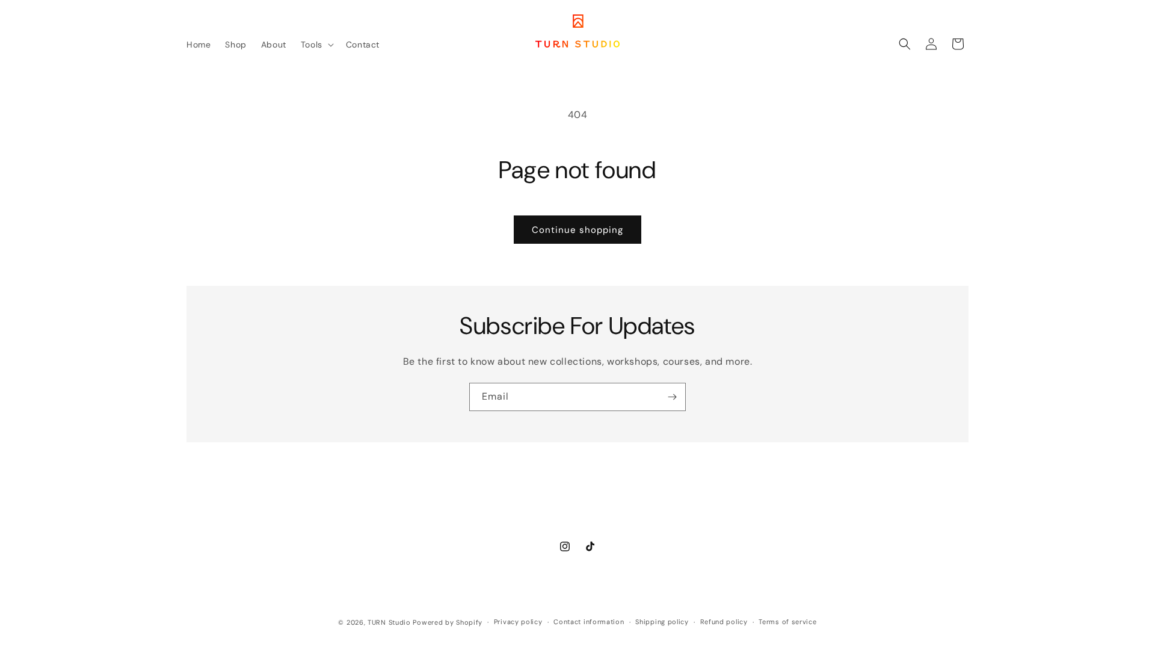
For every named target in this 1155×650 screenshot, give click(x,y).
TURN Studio (389, 622)
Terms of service (787, 622)
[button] (316, 44)
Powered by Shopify (447, 622)
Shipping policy (662, 622)
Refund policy (724, 622)
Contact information (588, 622)
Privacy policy (518, 622)
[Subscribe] (672, 397)
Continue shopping (577, 230)
